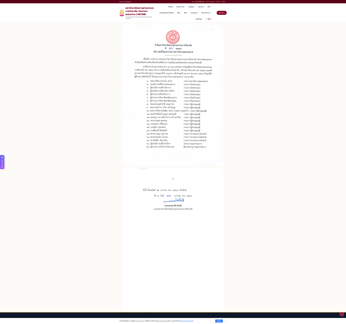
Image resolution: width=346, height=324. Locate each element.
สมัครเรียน (222, 13)
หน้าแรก (170, 7)
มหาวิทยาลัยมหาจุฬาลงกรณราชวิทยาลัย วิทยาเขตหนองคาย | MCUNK (139, 11)
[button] (2, 162)
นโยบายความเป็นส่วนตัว (186, 321)
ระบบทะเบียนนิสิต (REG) (198, 1)
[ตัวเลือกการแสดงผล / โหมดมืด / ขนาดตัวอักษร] (342, 314)
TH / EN (218, 1)
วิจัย (209, 7)
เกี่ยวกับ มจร (180, 7)
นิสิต (178, 13)
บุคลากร (200, 7)
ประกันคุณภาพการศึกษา (166, 13)
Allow (219, 321)
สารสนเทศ (194, 13)
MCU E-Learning (210, 1)
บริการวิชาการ (205, 13)
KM (185, 13)
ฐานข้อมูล (199, 19)
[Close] (225, 321)
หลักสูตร (191, 7)
